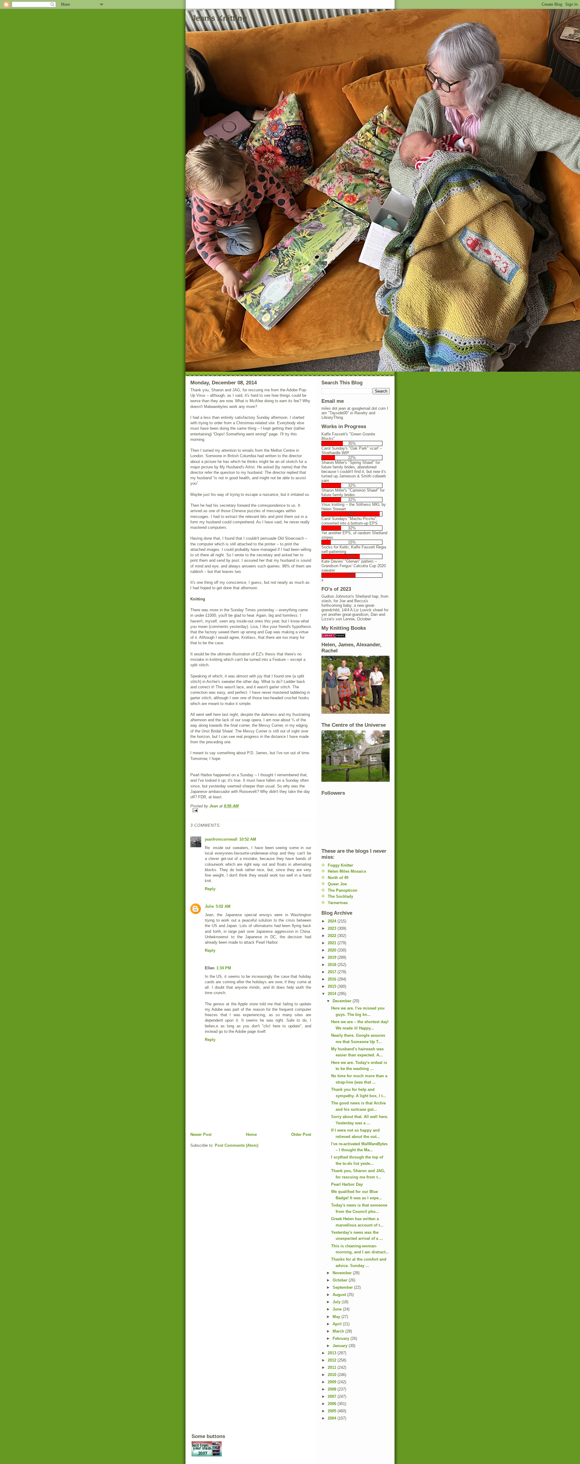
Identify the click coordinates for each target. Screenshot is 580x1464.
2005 (332, 1411)
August (340, 1294)
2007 (332, 1396)
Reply (210, 889)
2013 (332, 1353)
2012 (332, 1360)
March (339, 1331)
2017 (332, 972)
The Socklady (340, 896)
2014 (332, 993)
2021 (332, 943)
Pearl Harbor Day (347, 1184)
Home (251, 1134)
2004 (332, 1418)
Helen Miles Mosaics (347, 871)
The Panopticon (342, 890)
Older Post (301, 1134)
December (343, 1001)
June (338, 1309)
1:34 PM (223, 968)
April (338, 1324)
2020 (332, 950)
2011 (332, 1367)
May (337, 1316)
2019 (332, 957)
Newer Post (200, 1134)
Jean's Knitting (219, 18)
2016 (332, 979)
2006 (332, 1403)
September (343, 1287)
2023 (332, 928)
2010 (332, 1374)
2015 (332, 986)
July (337, 1302)
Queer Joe (337, 884)
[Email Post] (250, 810)
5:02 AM (223, 906)
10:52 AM (247, 839)
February (341, 1338)
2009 (332, 1382)
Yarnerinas (338, 902)
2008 (332, 1389)
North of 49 (338, 877)
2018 (332, 964)
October (341, 1280)
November (343, 1273)
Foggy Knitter (340, 865)
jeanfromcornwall (221, 839)
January (341, 1345)
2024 (332, 921)
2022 (332, 935)
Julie (209, 906)
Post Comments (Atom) (236, 1145)
